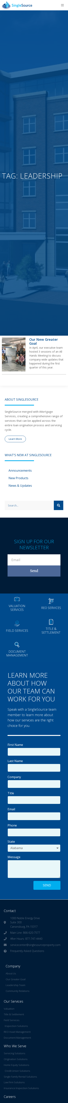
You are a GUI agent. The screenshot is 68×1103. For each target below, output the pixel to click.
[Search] (58, 505)
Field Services (17, 631)
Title (11, 793)
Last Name (15, 761)
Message (14, 857)
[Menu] (62, 5)
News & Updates (20, 486)
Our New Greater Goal (43, 341)
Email (11, 809)
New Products (18, 478)
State (11, 841)
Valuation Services (17, 608)
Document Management (17, 653)
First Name (15, 745)
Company (14, 777)
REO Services (51, 608)
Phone (12, 825)
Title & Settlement (51, 630)
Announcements (20, 470)
